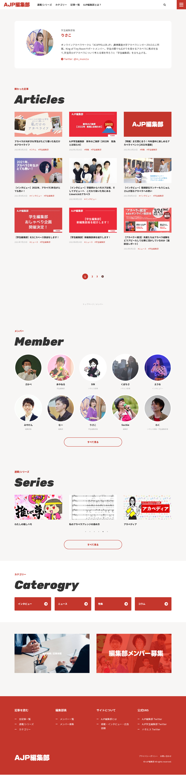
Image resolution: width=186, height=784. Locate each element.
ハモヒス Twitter (151, 729)
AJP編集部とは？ (92, 4)
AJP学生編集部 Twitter (154, 724)
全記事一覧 (25, 719)
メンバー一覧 (67, 719)
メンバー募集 (67, 724)
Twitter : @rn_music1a (76, 59)
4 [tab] (98, 531)
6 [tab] (107, 531)
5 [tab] (103, 531)
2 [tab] (89, 531)
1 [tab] (85, 531)
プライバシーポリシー (148, 756)
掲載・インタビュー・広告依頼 (115, 726)
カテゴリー (61, 4)
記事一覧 (75, 4)
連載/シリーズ (44, 4)
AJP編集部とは (109, 719)
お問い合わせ (165, 756)
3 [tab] (94, 531)
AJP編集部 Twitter (152, 719)
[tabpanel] (38, 512)
